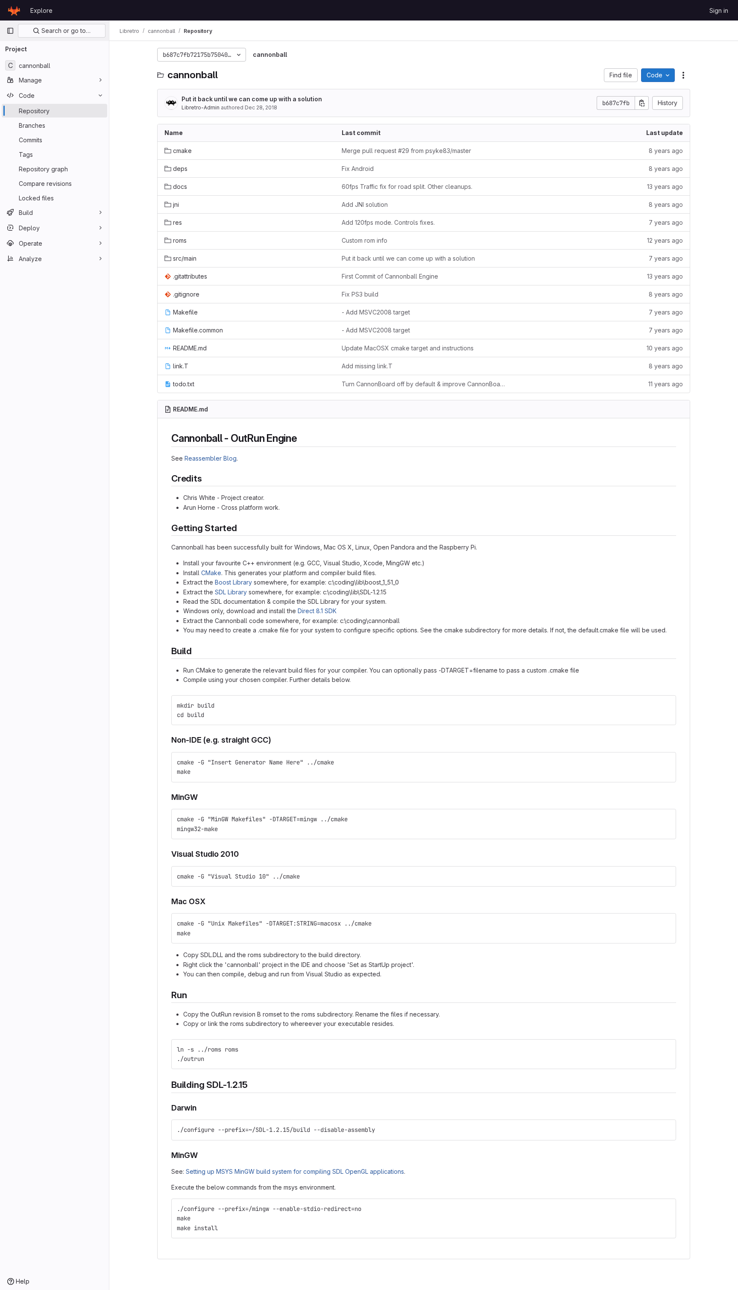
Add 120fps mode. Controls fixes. (388, 222)
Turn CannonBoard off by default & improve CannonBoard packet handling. (423, 384)
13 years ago (665, 186)
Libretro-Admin (201, 107)
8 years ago (666, 150)
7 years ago (666, 222)
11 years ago (665, 384)
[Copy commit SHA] (642, 103)
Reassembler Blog (210, 458)
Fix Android (358, 168)
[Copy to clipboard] (666, 705)
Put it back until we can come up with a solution (252, 99)
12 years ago (665, 240)
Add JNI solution (365, 204)
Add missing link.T (367, 366)
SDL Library (231, 592)
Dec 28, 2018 (261, 107)
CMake (211, 572)
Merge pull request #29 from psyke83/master (406, 150)
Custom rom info (364, 240)
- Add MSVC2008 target (376, 312)
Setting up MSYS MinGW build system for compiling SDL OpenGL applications (295, 1171)
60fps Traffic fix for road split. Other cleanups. (407, 186)
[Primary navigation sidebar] (10, 31)
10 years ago (665, 348)
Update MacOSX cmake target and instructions (408, 348)
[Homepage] (14, 10)
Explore (41, 10)
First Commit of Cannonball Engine (390, 276)
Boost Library (233, 582)
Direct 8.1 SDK (317, 610)
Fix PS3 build (360, 294)
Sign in (718, 10)
